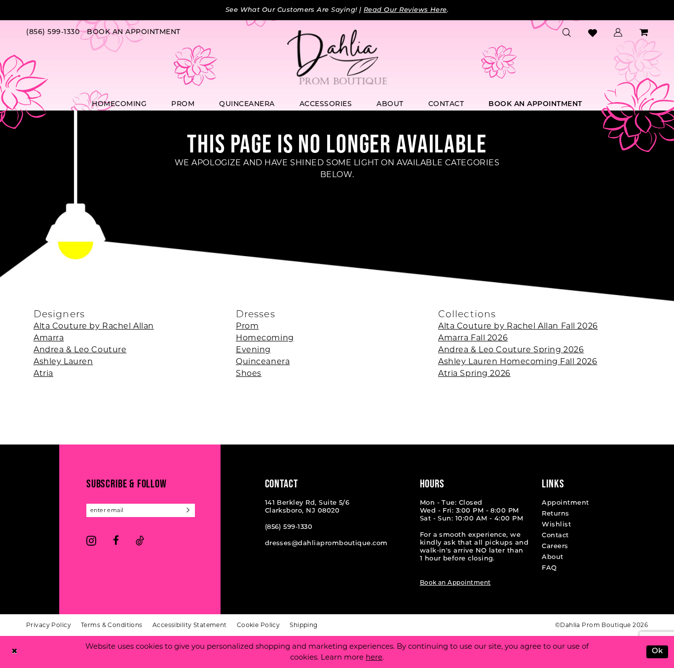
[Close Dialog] (14, 652)
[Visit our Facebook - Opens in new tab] (116, 540)
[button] (618, 32)
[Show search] (567, 32)
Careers (555, 546)
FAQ (549, 568)
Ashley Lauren (63, 361)
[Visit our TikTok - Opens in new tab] (140, 540)
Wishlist (556, 524)
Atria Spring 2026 (474, 373)
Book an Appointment (455, 583)
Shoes (249, 373)
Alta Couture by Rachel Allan (94, 326)
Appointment (565, 503)
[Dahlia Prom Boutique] (337, 57)
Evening (253, 349)
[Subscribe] (188, 510)
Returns (555, 514)
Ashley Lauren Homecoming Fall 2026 (517, 361)
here (374, 657)
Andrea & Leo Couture (80, 349)
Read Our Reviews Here (405, 10)
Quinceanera (263, 361)
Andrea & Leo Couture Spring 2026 (511, 349)
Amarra (49, 337)
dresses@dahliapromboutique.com (326, 543)
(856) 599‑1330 (289, 527)
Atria (43, 373)
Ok (657, 651)
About (552, 557)
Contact (555, 535)
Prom (247, 326)
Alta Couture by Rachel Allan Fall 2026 (518, 326)
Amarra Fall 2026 (473, 337)
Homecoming (265, 337)
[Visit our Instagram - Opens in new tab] (91, 540)
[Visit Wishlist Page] (593, 32)
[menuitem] (53, 32)
